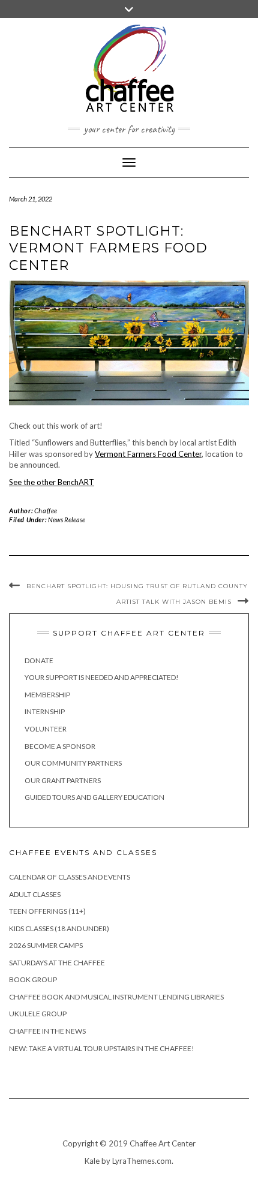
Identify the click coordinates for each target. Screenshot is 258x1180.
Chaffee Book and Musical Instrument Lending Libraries (116, 996)
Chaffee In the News (47, 1031)
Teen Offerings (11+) (47, 911)
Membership (47, 694)
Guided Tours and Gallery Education (94, 797)
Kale (92, 1161)
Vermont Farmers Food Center (148, 454)
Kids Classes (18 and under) (59, 928)
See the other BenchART (51, 482)
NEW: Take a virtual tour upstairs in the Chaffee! (101, 1048)
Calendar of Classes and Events (69, 876)
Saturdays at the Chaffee (57, 962)
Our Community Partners (73, 762)
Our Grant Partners (63, 780)
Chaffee (46, 510)
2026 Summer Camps (46, 945)
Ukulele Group (38, 1013)
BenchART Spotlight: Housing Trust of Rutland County (137, 586)
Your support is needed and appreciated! (102, 677)
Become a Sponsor (60, 746)
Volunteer (46, 728)
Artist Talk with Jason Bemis (174, 602)
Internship (45, 711)
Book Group (33, 979)
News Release (66, 519)
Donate (39, 660)
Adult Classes (35, 894)
